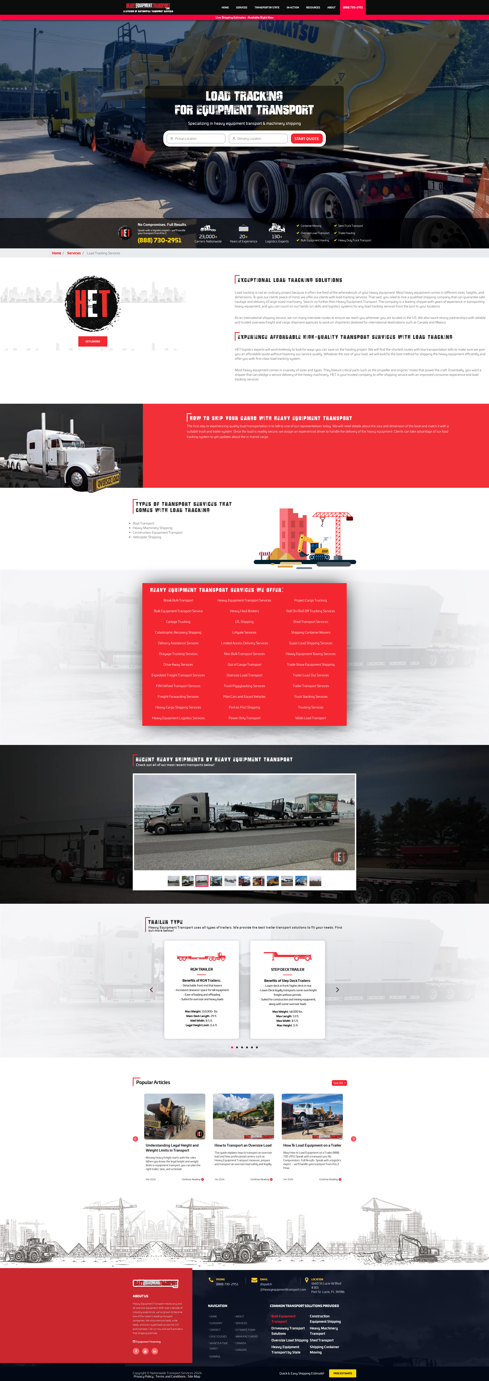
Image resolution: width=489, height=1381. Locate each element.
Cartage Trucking (178, 621)
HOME (213, 1316)
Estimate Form (245, 1330)
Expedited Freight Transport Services (178, 675)
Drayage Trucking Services (178, 653)
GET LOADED (93, 341)
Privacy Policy (143, 1376)
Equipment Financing (148, 1341)
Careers (241, 1350)
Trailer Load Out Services (311, 675)
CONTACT (215, 1330)
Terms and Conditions (170, 1376)
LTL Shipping (244, 621)
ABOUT (240, 1316)
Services (241, 7)
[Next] (337, 990)
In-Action (293, 7)
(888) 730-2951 (353, 7)
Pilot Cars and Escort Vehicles (244, 696)
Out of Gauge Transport (244, 664)
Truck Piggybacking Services (244, 685)
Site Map (194, 1376)
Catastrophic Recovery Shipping (178, 632)
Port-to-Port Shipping (244, 707)
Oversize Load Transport (244, 675)
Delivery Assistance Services (178, 643)
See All (338, 1083)
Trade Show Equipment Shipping (311, 664)
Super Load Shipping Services (310, 643)
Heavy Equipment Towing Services (311, 653)
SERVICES (241, 1323)
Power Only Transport (244, 718)
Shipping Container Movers (310, 632)
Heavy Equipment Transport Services (244, 600)
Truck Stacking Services (311, 696)
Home (225, 7)
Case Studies (218, 1336)
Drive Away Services (178, 664)
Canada (241, 1343)
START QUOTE (307, 138)
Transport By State (267, 7)
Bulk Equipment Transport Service (178, 611)
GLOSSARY (216, 1323)
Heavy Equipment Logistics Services (178, 718)
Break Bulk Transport (178, 600)
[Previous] (152, 990)
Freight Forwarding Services (178, 696)
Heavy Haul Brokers (244, 611)
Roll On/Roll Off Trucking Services (310, 611)
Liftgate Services (244, 632)
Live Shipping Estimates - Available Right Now (245, 17)
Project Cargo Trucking (310, 600)
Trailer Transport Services (310, 685)
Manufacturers (247, 1336)
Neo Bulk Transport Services (244, 653)
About (331, 7)
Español (215, 1356)
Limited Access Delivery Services (244, 643)
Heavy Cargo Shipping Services (178, 707)
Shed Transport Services (310, 621)
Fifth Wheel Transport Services (178, 685)
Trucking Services (310, 707)
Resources (313, 7)
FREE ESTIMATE (343, 1373)
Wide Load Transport (310, 718)
